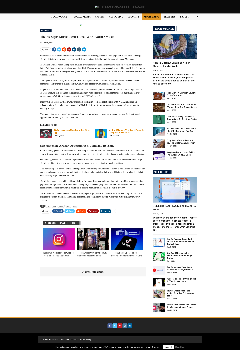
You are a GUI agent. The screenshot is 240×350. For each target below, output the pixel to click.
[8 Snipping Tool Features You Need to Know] (175, 190)
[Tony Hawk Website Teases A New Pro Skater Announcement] (159, 143)
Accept (168, 347)
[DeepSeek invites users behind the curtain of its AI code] (159, 155)
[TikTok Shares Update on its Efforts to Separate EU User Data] (127, 239)
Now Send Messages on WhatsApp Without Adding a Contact (179, 255)
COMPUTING (116, 17)
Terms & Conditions (69, 340)
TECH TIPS (170, 17)
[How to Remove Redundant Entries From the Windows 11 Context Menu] (159, 242)
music (68, 206)
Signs (75, 206)
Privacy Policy (85, 340)
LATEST (184, 17)
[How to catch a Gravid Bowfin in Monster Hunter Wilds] (175, 46)
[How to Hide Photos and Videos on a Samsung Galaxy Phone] (159, 307)
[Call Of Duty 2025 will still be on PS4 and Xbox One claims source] (159, 107)
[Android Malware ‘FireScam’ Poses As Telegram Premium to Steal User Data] (101, 133)
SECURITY (133, 17)
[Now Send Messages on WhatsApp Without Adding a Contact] (159, 256)
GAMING (100, 17)
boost (48, 206)
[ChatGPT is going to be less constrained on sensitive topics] (159, 119)
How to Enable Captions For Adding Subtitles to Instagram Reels (181, 293)
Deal (54, 206)
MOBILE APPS (151, 17)
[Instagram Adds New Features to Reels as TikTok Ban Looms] (59, 239)
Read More (180, 347)
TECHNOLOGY (59, 17)
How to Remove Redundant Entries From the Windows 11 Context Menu (180, 241)
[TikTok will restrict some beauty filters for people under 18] (93, 239)
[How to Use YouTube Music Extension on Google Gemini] (159, 270)
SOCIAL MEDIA (82, 17)
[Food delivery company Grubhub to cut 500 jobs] (159, 96)
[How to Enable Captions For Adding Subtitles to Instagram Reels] (159, 294)
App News (46, 30)
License (61, 206)
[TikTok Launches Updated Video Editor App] (46, 133)
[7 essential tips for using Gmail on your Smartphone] (159, 282)
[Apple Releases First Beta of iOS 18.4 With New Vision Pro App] (159, 131)
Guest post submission (49, 340)
